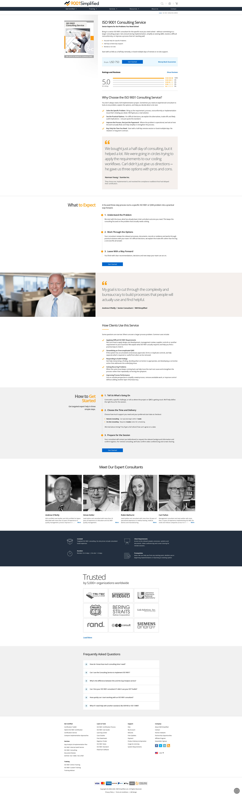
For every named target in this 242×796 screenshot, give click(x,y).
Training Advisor (69, 770)
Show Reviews (172, 72)
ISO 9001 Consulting (70, 750)
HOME (160, 13)
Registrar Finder (102, 741)
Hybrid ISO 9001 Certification (73, 730)
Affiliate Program (160, 738)
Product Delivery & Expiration (137, 741)
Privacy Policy (109, 792)
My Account (131, 730)
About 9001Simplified (162, 727)
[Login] (170, 3)
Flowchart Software (103, 750)
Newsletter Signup (161, 741)
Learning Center (102, 733)
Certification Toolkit (70, 727)
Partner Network (160, 733)
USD (160, 753)
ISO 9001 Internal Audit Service (74, 747)
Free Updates (132, 735)
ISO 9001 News (101, 744)
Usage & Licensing (133, 744)
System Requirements (135, 747)
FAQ (129, 727)
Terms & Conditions (122, 792)
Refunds (130, 733)
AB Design (133, 792)
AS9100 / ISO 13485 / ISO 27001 (74, 756)
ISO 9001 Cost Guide (103, 730)
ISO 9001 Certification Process (106, 727)
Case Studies (101, 735)
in (165, 745)
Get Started (132, 62)
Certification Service (70, 733)
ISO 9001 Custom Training (72, 767)
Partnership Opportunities (163, 735)
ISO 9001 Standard (103, 747)
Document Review (70, 753)
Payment (130, 738)
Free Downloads (102, 738)
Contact (173, 9)
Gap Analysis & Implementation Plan (75, 744)
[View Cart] (176, 3)
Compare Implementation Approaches (76, 735)
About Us (155, 9)
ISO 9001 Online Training (72, 765)
